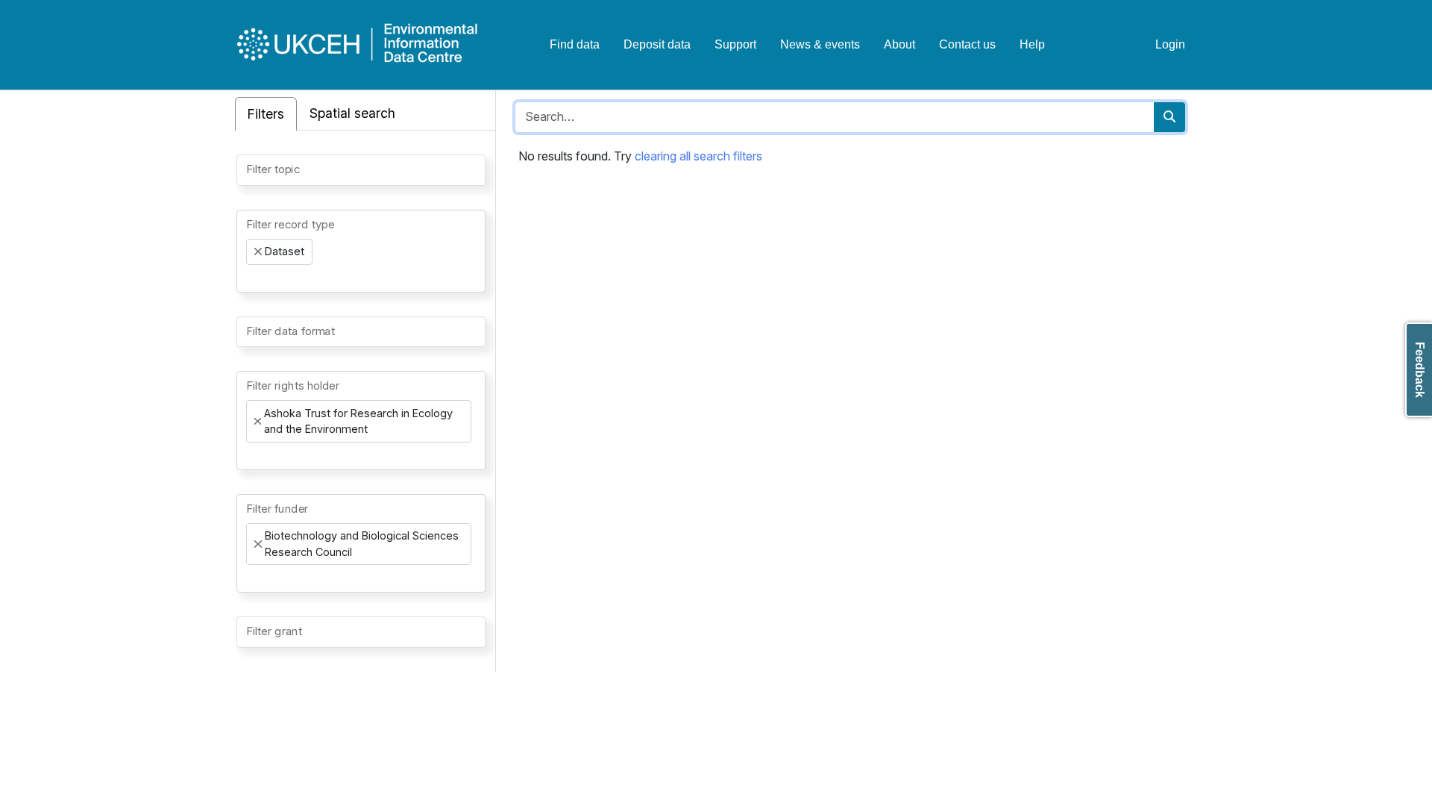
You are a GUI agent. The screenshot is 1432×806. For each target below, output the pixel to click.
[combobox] (361, 170)
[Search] (1169, 117)
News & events (820, 44)
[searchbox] (250, 169)
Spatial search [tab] (352, 113)
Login (1170, 44)
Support (735, 44)
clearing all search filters (698, 156)
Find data (575, 44)
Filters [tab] (266, 114)
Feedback (1419, 370)
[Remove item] (258, 251)
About (899, 44)
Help (1032, 44)
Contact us (967, 44)
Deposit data (657, 44)
